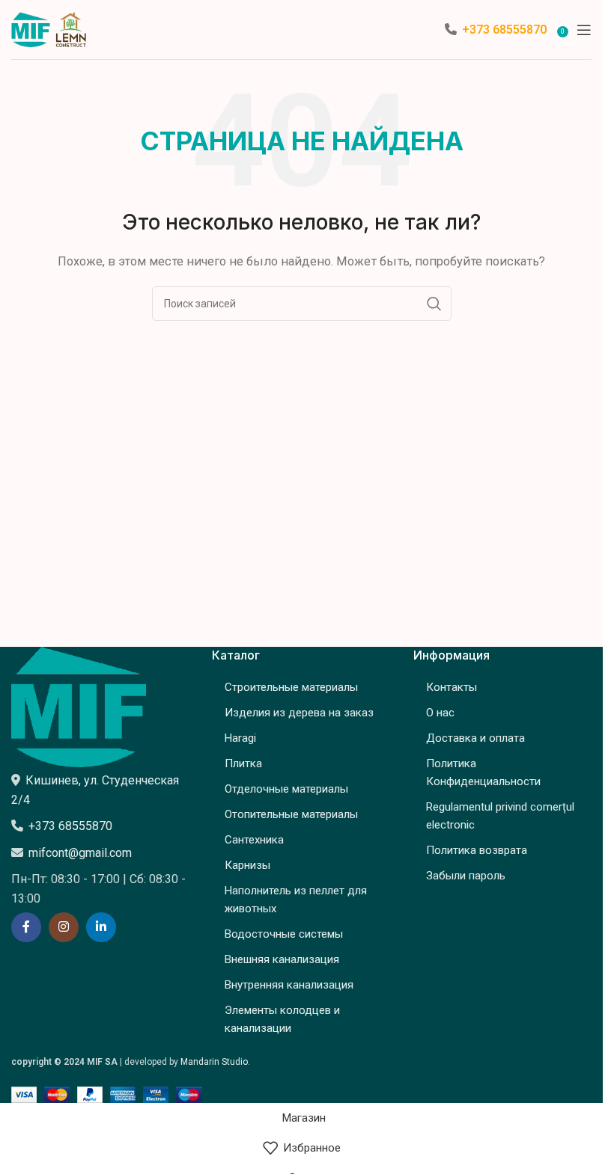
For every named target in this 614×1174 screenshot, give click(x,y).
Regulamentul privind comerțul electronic (500, 816)
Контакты (451, 687)
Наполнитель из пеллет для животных (296, 899)
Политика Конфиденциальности (483, 772)
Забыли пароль (465, 875)
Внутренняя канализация (289, 985)
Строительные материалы (291, 687)
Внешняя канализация (282, 959)
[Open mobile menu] (584, 30)
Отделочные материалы (286, 789)
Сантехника (254, 839)
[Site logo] (48, 28)
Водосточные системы (284, 934)
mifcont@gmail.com (80, 853)
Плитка (243, 763)
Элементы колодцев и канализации (282, 1019)
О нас (440, 712)
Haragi (240, 738)
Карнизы (247, 865)
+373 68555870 (504, 29)
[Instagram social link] (64, 927)
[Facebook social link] (26, 927)
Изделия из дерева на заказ (299, 712)
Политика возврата (476, 850)
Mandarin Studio (214, 1062)
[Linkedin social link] (101, 927)
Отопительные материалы (291, 814)
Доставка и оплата (475, 738)
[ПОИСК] (434, 303)
